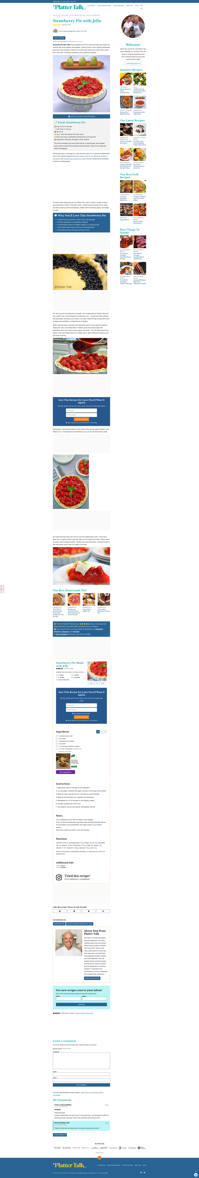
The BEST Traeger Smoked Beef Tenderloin (138, 256)
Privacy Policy (73, 1172)
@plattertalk (74, 879)
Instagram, (65, 632)
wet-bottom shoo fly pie (84, 156)
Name (58, 996)
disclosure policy (79, 41)
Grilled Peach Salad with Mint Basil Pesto (139, 91)
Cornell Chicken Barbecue (123, 198)
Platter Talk (56, 15)
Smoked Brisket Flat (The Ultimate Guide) (139, 281)
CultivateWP (105, 1172)
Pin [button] (97, 683)
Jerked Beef (124, 220)
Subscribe (56, 1)
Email (84, 996)
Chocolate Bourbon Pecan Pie (104, 611)
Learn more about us (133, 63)
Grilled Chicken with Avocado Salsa (139, 198)
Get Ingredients (65, 772)
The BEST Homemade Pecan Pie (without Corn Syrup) (58, 612)
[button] (57, 668)
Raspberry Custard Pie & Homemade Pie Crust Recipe (74, 611)
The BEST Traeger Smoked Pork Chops (125, 256)
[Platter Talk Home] (69, 7)
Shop (136, 5)
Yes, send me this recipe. (82, 713)
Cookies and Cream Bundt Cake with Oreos (139, 143)
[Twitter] (144, 1172)
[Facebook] (141, 1172)
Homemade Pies (96, 15)
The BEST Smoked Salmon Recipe (126, 281)
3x (105, 731)
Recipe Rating (57, 1048)
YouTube (76, 632)
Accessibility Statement (82, 1172)
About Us (129, 5)
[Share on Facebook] (2, 591)
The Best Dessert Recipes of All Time (80, 15)
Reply (107, 1105)
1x (98, 731)
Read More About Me (92, 978)
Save (91, 683)
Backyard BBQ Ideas (104, 5)
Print (103, 683)
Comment (56, 1052)
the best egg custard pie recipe (75, 159)
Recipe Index (64, 15)
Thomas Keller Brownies (126, 142)
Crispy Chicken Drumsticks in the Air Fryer (126, 166)
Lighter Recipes (118, 5)
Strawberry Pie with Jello (139, 113)
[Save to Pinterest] (2, 587)
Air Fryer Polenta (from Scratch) (138, 166)
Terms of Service (92, 1172)
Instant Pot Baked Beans (125, 113)
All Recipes (91, 5)
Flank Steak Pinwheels (138, 222)
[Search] (141, 9)
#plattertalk (85, 879)
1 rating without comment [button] (83, 1013)
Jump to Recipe (59, 38)
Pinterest (57, 632)
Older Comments (60, 1134)
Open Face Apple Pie (87, 610)
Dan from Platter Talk (69, 31)
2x (101, 731)
